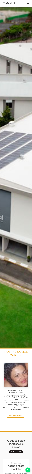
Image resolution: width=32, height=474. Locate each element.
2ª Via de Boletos (16, 451)
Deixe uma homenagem (15, 415)
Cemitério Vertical (9, 3)
